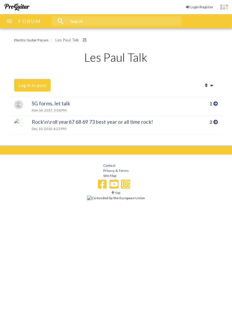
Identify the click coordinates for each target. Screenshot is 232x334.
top (117, 192)
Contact (109, 165)
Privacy (109, 170)
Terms (123, 170)
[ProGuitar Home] (17, 7)
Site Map (110, 176)
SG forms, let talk (51, 103)
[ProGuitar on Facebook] (102, 184)
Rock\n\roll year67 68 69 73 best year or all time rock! (92, 122)
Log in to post (32, 85)
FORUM (29, 21)
